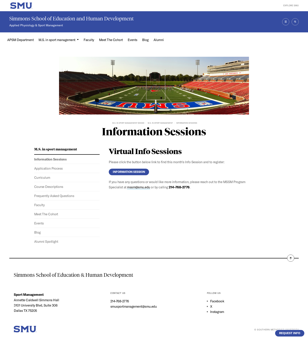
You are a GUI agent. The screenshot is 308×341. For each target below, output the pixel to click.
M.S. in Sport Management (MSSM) (128, 123)
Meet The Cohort (111, 40)
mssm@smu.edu (138, 187)
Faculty (89, 40)
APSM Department (20, 40)
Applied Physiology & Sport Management (36, 25)
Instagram (217, 312)
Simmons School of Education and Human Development (71, 18)
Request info (289, 333)
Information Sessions (50, 159)
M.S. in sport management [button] (57, 40)
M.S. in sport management (160, 123)
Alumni (159, 40)
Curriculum (42, 177)
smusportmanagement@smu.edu (133, 306)
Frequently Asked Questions (54, 196)
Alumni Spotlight (46, 241)
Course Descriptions (48, 187)
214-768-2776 (119, 301)
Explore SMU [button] (291, 5)
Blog (145, 40)
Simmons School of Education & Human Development (73, 275)
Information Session (129, 172)
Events (132, 40)
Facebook (217, 301)
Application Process (48, 168)
